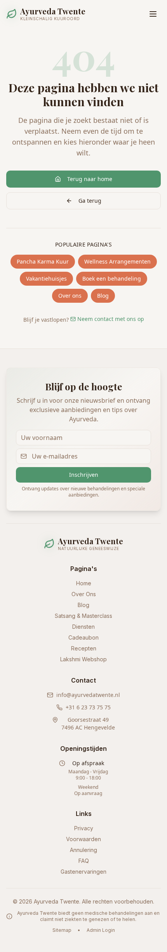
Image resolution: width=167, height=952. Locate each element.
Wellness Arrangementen (117, 261)
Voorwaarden (83, 839)
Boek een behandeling (111, 278)
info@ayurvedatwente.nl (88, 694)
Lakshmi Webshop (83, 659)
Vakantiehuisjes (46, 278)
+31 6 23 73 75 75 (88, 707)
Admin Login (101, 930)
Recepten (83, 648)
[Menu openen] (153, 14)
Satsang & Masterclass (83, 615)
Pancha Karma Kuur (43, 261)
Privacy (83, 828)
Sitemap (61, 930)
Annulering (83, 850)
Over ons (70, 295)
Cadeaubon (83, 637)
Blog (103, 295)
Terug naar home (89, 179)
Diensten (83, 626)
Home (83, 583)
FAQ (83, 860)
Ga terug (89, 200)
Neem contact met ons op (110, 319)
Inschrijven (83, 474)
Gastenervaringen (83, 871)
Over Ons (83, 594)
